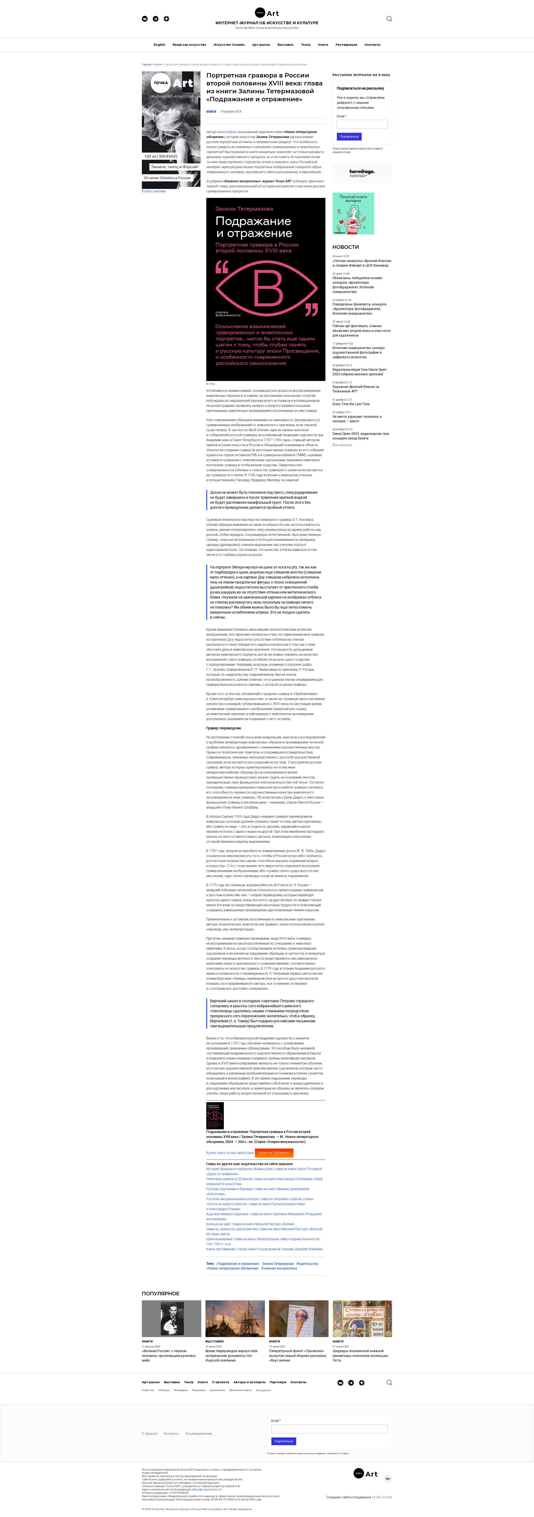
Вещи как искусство (189, 45)
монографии (226, 132)
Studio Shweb (382, 1497)
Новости (148, 1390)
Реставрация (346, 45)
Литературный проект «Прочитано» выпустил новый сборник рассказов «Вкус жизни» (297, 1355)
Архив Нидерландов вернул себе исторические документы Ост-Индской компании (231, 1355)
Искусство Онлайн (229, 45)
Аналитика (217, 1390)
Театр (306, 45)
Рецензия (198, 1390)
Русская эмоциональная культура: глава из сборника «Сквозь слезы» (260, 1199)
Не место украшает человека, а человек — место (357, 419)
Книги (323, 45)
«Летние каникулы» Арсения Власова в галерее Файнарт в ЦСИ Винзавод (361, 263)
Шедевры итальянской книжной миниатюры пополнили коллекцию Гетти (360, 1355)
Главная (146, 64)
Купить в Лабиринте (274, 1153)
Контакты (372, 45)
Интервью (181, 1390)
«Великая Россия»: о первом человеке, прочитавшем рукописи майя (168, 1355)
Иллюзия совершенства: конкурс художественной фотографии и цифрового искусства (358, 352)
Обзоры (164, 1390)
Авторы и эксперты (249, 1382)
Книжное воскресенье (279, 1268)
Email (341, 116)
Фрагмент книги (240, 1390)
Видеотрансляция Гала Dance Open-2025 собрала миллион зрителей (359, 372)
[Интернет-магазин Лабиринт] (215, 1115)
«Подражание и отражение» (238, 1264)
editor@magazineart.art (207, 1489)
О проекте (220, 1382)
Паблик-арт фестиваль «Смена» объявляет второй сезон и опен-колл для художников (361, 330)
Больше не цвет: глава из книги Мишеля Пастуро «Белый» (250, 1224)
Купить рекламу (154, 191)
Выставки (285, 45)
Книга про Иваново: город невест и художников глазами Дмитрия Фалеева (264, 1249)
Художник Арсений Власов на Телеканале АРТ (355, 389)
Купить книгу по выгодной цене (230, 1153)
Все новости (342, 445)
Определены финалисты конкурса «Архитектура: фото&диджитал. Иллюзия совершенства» (359, 308)
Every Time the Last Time (351, 404)
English (159, 45)
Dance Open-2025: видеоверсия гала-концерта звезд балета (361, 436)
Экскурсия (263, 1390)
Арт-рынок (261, 45)
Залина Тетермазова (278, 1264)
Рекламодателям (198, 1434)
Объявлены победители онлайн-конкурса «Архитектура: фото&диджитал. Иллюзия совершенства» (357, 285)
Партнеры (278, 1382)
